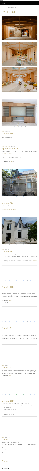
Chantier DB (7, 133)
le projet (34, 208)
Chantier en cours (7, 146)
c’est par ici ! (11, 300)
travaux (8, 209)
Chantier (3, 10)
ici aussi (27, 302)
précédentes (13, 209)
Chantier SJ (7, 328)
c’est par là (34, 260)
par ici (12, 161)
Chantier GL (7, 203)
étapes (4, 209)
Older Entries (5, 461)
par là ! (6, 261)
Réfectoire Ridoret (10, 12)
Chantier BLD (8, 287)
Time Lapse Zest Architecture (8, 153)
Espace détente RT (10, 148)
